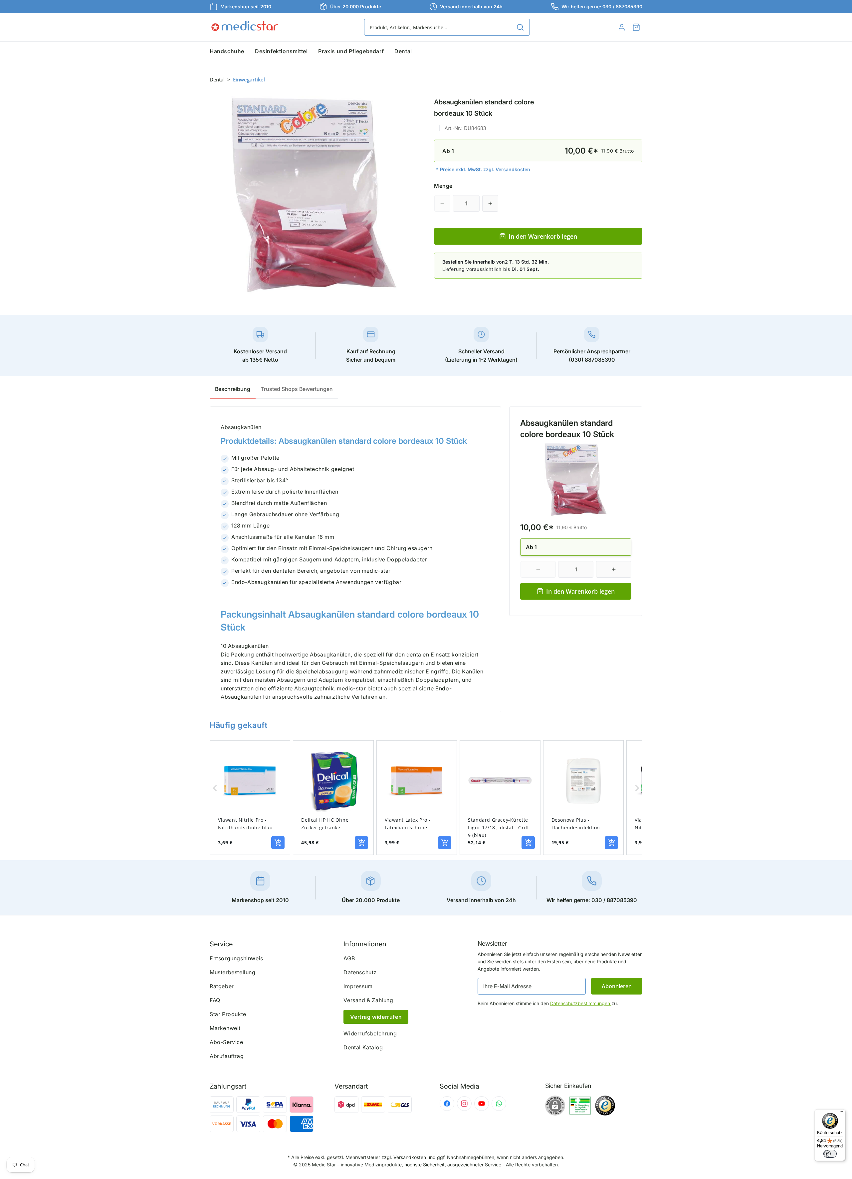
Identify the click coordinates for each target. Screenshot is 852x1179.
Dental (217, 79)
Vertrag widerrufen (376, 1016)
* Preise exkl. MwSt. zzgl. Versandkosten (483, 169)
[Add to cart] (278, 842)
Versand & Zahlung (368, 1000)
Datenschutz (360, 972)
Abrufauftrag (227, 1056)
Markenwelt (225, 1028)
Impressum (357, 986)
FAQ (215, 1000)
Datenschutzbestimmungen (580, 1003)
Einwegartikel (249, 79)
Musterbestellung (233, 972)
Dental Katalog (363, 1047)
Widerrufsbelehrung (370, 1033)
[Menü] (841, 1113)
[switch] (830, 1154)
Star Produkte (228, 1014)
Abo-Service (226, 1042)
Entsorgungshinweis (236, 958)
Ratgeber (222, 986)
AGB (349, 958)
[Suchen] (520, 27)
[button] (636, 27)
